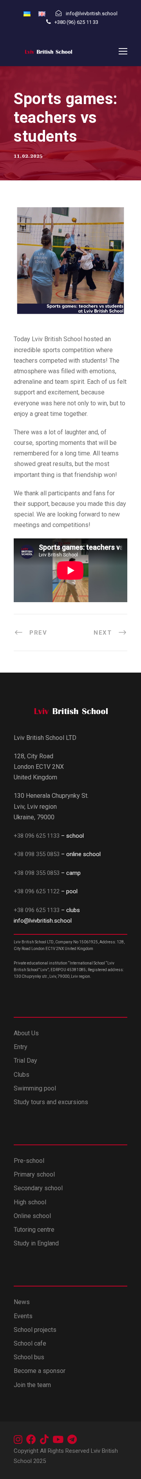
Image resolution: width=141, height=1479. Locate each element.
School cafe (30, 1343)
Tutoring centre (34, 1229)
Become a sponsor (39, 1371)
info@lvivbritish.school (43, 920)
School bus (29, 1357)
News (22, 1302)
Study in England (36, 1243)
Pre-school (29, 1160)
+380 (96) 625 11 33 (76, 22)
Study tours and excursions (51, 1102)
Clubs (21, 1074)
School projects (35, 1329)
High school (30, 1202)
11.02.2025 (28, 156)
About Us (26, 1033)
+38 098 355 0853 (37, 854)
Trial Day (25, 1060)
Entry (20, 1047)
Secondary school (38, 1188)
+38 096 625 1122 (37, 891)
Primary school (34, 1174)
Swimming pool (35, 1088)
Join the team (32, 1385)
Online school (32, 1216)
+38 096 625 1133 (37, 835)
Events (23, 1316)
